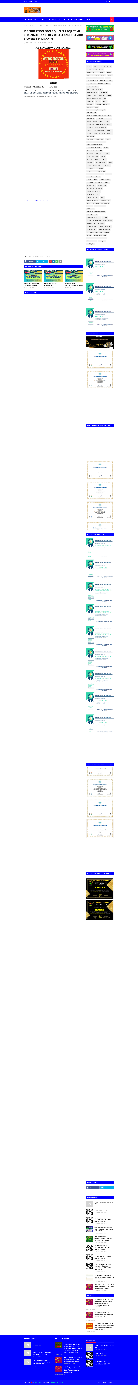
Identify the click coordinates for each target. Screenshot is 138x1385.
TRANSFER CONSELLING (105, 226)
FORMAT (106, 183)
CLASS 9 (109, 66)
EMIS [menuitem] (43, 19)
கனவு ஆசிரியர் (102, 241)
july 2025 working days (100, 235)
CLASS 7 (30, 256)
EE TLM (95, 142)
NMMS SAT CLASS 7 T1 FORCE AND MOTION (31, 284)
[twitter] (110, 1)
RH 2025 (105, 217)
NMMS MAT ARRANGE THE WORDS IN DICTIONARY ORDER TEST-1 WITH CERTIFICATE (42, 1352)
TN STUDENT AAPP (92, 226)
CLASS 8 (96, 66)
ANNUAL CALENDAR (92, 180)
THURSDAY (106, 104)
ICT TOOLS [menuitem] (52, 19)
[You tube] (107, 1191)
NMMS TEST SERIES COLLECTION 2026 (104, 1203)
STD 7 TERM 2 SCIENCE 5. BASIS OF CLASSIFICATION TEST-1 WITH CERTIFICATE (104, 1256)
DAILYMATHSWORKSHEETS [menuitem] (76, 19)
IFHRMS (89, 165)
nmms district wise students (103, 124)
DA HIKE (89, 142)
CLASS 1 (103, 75)
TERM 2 (95, 69)
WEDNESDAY (90, 104)
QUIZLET (30, 25)
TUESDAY (98, 101)
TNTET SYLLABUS (91, 174)
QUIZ (96, 107)
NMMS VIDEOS (90, 119)
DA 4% (96, 159)
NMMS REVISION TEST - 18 (40, 1343)
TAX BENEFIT (100, 223)
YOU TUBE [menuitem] (62, 19)
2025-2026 (99, 188)
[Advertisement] (53, 186)
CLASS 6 (101, 78)
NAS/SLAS (89, 159)
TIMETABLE (106, 153)
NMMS (101, 69)
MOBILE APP (90, 162)
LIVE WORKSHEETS (91, 113)
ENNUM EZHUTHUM (98, 121)
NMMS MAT (90, 107)
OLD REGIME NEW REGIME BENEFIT (96, 212)
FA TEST (108, 139)
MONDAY (98, 104)
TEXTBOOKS (90, 101)
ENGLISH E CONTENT (38, 256)
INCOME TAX (96, 165)
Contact (36, 1)
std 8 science (90, 188)
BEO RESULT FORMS (105, 180)
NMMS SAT (102, 95)
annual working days (104, 229)
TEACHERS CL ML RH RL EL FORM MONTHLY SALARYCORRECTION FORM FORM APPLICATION (104, 1286)
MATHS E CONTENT (92, 78)
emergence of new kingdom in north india (98, 232)
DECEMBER (102, 133)
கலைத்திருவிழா (90, 244)
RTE (94, 185)
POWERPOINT (90, 168)
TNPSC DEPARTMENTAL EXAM (94, 145)
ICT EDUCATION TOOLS (106, 81)
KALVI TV (89, 66)
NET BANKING (90, 209)
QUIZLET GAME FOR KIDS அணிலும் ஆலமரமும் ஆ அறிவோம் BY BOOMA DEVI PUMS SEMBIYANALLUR (104, 1315)
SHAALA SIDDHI (91, 223)
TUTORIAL (100, 174)
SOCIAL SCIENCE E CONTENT (94, 89)
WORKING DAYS (102, 185)
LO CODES (89, 206)
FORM (104, 159)
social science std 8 (101, 238)
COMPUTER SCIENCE (101, 162)
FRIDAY (105, 101)
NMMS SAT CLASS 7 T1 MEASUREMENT (51, 284)
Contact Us (111, 1382)
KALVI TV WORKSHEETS (93, 75)
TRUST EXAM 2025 (91, 229)
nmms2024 (90, 127)
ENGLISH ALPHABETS (92, 200)
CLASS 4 (89, 69)
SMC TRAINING (91, 136)
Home (25, 1)
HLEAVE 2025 (95, 203)
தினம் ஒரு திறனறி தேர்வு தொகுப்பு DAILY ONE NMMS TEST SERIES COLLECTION (104, 1229)
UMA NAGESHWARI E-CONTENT (95, 139)
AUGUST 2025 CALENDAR (93, 191)
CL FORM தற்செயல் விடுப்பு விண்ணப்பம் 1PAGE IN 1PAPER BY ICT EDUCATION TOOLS (104, 1238)
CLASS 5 (109, 75)
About (30, 1)
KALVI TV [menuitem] (89, 19)
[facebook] (107, 1)
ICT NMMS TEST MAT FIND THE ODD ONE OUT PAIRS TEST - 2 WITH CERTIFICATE (104, 1247)
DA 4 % (110, 162)
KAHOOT (106, 148)
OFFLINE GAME (106, 165)
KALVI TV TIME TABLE (92, 86)
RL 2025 (89, 220)
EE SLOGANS (95, 156)
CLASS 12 (108, 119)
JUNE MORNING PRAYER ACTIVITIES (103, 130)
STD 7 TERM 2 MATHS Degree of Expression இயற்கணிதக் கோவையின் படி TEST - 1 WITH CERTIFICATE (104, 1267)
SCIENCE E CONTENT (92, 81)
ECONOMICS (98, 183)
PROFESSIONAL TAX (92, 215)
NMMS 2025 (102, 142)
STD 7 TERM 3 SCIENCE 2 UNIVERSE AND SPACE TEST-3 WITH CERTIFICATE (41, 1362)
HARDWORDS (100, 119)
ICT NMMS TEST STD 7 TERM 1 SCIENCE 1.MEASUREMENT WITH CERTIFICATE (104, 1277)
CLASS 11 (89, 130)
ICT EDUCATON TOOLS (31, 43)
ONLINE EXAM (103, 92)
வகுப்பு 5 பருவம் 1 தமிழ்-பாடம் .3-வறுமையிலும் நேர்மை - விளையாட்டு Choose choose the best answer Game (72, 1369)
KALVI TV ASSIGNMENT (104, 84)
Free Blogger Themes (57, 1382)
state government (91, 241)
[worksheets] (93, 1191)
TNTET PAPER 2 (101, 171)
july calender (90, 238)
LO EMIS (89, 185)
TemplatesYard (38, 1382)
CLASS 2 (108, 78)
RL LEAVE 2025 (97, 220)
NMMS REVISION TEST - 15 (102, 1210)
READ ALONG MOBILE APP (94, 217)
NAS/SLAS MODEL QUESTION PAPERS (96, 116)
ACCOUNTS (99, 151)
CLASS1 (102, 197)
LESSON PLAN (90, 151)
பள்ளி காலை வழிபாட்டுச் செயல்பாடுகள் (96, 110)
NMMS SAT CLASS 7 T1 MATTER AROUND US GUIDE (74, 284)
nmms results (90, 124)
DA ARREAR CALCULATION (94, 153)
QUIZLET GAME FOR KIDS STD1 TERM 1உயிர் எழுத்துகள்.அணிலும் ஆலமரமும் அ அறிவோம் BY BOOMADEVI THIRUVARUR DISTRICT (104, 1303)
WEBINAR (108, 174)
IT (100, 159)
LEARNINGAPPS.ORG (92, 92)
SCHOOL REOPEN (107, 220)
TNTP (88, 156)
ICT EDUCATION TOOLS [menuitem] (32, 19)
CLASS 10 (102, 66)
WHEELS (89, 121)
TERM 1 (95, 95)
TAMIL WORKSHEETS (100, 127)
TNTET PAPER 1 (91, 171)
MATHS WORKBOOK (100, 206)
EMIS (109, 116)
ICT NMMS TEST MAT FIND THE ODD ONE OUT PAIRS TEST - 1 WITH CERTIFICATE (104, 1219)
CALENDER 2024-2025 (92, 197)
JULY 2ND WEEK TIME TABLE (94, 148)
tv (99, 177)
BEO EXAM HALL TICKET (93, 194)
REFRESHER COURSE (92, 133)
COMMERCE (90, 183)
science (109, 95)
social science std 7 (92, 177)
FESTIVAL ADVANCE (105, 200)
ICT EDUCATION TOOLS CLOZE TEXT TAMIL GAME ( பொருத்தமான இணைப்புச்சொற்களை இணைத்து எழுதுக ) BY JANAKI (104, 1326)
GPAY (88, 203)
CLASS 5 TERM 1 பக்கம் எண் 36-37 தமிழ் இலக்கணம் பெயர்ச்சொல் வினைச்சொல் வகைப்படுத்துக (73, 1359)
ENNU (107, 121)
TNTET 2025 (99, 168)
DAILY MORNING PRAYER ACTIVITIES (96, 98)
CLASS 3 (109, 72)
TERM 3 (89, 95)
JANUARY (109, 133)
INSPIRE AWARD (105, 203)
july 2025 (89, 235)
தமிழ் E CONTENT (91, 84)
